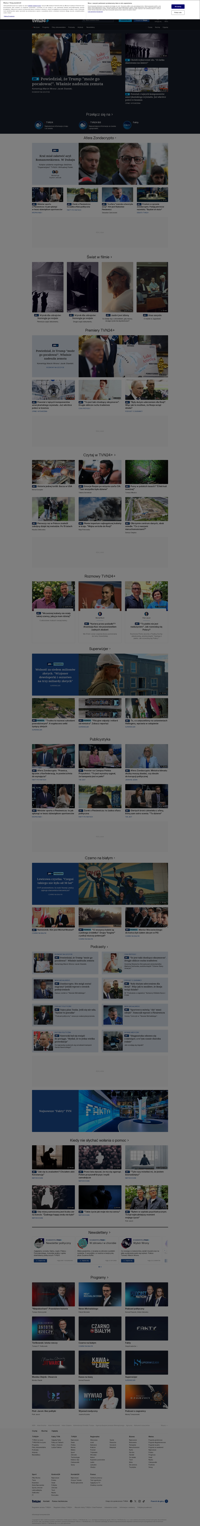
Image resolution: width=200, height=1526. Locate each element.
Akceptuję (178, 6)
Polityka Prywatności (9, 16)
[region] (100, 9)
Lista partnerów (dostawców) (95, 11)
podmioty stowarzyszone (34, 5)
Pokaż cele (178, 12)
